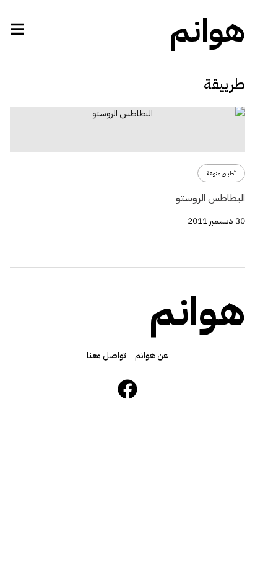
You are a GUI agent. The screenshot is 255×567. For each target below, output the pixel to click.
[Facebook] (127, 389)
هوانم (207, 31)
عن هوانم (151, 355)
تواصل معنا (106, 355)
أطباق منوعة (221, 173)
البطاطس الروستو (210, 198)
